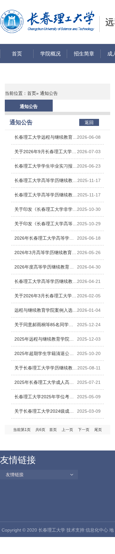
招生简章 (84, 53)
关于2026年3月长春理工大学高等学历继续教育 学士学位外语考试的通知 (45, 298)
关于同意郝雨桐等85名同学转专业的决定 (43, 327)
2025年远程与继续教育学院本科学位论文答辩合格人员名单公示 (45, 341)
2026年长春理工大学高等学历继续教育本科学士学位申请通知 (45, 240)
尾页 (98, 429)
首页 (17, 53)
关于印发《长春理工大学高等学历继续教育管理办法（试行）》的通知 (45, 226)
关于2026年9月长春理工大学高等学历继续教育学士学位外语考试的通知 (45, 154)
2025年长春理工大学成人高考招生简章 (44, 385)
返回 (89, 122)
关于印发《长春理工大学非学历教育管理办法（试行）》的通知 (45, 212)
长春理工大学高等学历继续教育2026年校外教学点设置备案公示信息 (45, 284)
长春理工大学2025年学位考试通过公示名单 (44, 399)
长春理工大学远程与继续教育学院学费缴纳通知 (45, 140)
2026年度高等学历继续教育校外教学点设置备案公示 (44, 269)
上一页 (67, 429)
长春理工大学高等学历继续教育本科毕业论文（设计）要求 (45, 183)
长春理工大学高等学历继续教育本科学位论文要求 (45, 197)
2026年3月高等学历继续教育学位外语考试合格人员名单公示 (45, 255)
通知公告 (29, 106)
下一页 (83, 429)
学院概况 (50, 53)
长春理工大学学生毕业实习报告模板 (45, 168)
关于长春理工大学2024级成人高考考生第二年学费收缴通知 (44, 413)
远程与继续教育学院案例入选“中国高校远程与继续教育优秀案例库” (44, 313)
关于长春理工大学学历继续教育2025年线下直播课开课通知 (45, 370)
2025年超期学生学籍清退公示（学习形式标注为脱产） (44, 356)
